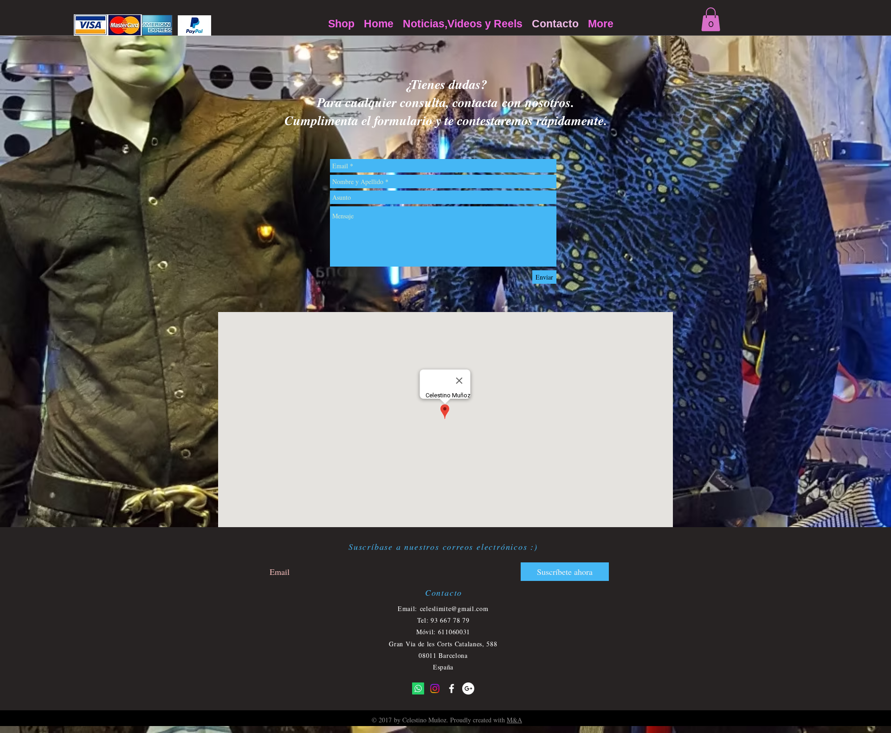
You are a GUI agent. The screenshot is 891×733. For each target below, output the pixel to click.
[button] (711, 19)
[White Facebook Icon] (452, 688)
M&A (514, 719)
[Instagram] (435, 688)
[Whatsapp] (418, 688)
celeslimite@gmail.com (454, 608)
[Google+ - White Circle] (468, 688)
